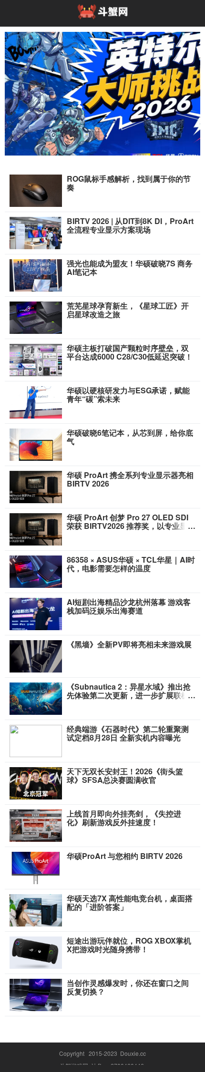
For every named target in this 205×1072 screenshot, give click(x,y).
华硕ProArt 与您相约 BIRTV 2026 (125, 856)
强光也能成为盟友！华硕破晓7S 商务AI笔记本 (130, 267)
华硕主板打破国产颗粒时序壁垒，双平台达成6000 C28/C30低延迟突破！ (130, 352)
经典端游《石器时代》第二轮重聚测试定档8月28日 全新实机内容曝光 (128, 733)
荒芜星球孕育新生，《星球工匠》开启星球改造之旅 (128, 310)
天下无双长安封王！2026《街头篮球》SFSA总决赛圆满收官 (125, 775)
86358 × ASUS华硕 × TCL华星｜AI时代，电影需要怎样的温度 (131, 564)
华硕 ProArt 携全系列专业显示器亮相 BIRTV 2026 (130, 479)
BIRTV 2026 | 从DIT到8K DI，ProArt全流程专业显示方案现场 (130, 225)
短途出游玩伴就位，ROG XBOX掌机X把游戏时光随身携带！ (129, 945)
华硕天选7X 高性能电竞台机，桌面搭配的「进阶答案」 (130, 902)
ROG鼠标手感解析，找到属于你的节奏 (129, 183)
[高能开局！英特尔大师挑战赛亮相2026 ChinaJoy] (102, 94)
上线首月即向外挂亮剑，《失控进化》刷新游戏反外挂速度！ (124, 818)
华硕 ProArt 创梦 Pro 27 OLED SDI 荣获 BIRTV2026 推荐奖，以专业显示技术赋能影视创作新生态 (131, 526)
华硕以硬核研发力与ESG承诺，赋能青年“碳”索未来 (128, 394)
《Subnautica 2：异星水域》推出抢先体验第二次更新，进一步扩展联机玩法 (129, 695)
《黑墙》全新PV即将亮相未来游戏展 (129, 644)
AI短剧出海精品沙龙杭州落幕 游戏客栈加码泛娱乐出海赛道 (129, 606)
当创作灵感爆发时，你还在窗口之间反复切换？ (128, 987)
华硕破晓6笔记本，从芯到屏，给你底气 (130, 437)
